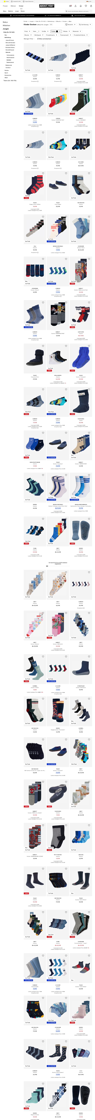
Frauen (5, 6)
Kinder (21, 6)
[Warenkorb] (91, 6)
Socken (65, 21)
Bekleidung (51, 21)
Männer (13, 6)
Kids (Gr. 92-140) (41, 21)
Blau (70, 21)
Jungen (32, 21)
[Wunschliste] (86, 6)
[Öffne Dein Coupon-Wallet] (70, 6)
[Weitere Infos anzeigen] (34, 81)
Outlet (7, 1)
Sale (34, 31)
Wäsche (58, 21)
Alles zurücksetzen (45, 39)
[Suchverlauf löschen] (91, 11)
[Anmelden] (75, 6)
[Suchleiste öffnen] (66, 11)
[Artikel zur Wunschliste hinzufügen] (43, 46)
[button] (70, 24)
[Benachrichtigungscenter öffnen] (81, 6)
